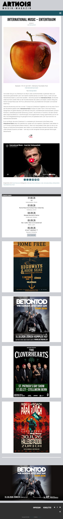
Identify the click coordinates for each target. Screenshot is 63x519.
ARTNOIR (31, 517)
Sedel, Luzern (31, 222)
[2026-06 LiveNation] (31, 291)
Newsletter (47, 507)
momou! (39, 517)
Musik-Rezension (16, 183)
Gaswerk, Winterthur (31, 230)
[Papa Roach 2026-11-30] (31, 452)
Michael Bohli (33, 91)
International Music (48, 183)
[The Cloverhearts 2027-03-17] (31, 396)
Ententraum (37, 183)
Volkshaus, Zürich (31, 207)
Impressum (37, 507)
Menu (60, 13)
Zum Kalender (31, 235)
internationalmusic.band (31, 88)
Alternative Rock (30, 183)
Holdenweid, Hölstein (31, 215)
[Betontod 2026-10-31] (31, 341)
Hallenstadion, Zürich (31, 200)
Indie (42, 183)
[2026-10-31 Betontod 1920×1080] (31, 500)
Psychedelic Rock (7, 184)
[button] (25, 180)
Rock (13, 184)
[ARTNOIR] (17, 9)
